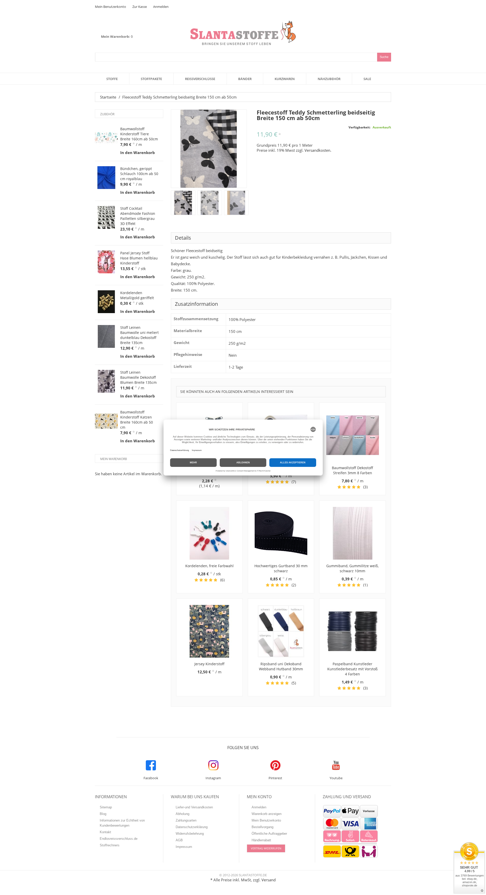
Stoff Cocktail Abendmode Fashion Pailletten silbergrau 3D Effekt (137, 216)
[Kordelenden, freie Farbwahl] (209, 533)
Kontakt (105, 832)
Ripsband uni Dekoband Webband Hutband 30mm (281, 666)
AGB (179, 840)
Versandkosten (317, 150)
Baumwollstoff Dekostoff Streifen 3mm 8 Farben (352, 470)
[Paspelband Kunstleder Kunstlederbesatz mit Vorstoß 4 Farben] (352, 631)
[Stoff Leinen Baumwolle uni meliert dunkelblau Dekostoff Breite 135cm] (106, 336)
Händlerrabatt (261, 840)
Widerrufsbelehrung (190, 833)
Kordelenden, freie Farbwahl (209, 565)
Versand (268, 879)
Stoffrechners (109, 845)
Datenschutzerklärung (192, 827)
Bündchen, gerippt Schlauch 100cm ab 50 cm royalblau (139, 173)
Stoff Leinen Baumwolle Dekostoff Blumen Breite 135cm (138, 377)
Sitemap (106, 807)
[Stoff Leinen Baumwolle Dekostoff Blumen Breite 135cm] (106, 381)
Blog (103, 814)
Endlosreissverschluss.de (118, 839)
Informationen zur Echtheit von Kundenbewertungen (122, 822)
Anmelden (161, 6)
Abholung (182, 814)
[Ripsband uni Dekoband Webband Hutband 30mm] (281, 631)
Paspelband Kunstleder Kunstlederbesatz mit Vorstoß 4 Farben (352, 668)
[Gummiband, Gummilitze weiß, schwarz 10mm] (352, 533)
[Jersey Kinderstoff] (209, 631)
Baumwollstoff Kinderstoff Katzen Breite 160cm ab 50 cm (136, 420)
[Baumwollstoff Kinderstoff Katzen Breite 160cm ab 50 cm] (106, 421)
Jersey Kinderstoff (209, 663)
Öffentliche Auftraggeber (269, 833)
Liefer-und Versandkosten (194, 807)
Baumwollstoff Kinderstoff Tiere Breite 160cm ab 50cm (139, 133)
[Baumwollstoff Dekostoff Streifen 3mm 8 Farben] (352, 435)
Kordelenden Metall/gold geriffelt (137, 295)
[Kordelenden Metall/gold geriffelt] (106, 301)
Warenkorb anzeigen (266, 814)
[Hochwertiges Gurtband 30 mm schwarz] (281, 533)
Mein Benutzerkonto (110, 6)
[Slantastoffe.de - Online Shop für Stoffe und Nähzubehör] (243, 33)
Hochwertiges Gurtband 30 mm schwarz (281, 568)
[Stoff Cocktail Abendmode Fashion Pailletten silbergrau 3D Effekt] (106, 217)
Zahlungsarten (186, 820)
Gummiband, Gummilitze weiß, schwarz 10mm (352, 568)
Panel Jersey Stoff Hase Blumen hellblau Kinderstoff (139, 258)
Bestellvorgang (262, 827)
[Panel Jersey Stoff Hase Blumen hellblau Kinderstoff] (106, 262)
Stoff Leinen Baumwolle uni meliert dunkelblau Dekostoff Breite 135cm (139, 335)
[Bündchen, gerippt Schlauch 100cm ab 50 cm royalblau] (106, 177)
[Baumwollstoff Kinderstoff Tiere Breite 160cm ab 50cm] (106, 137)
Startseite (108, 97)
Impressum (184, 847)
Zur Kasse (139, 6)
